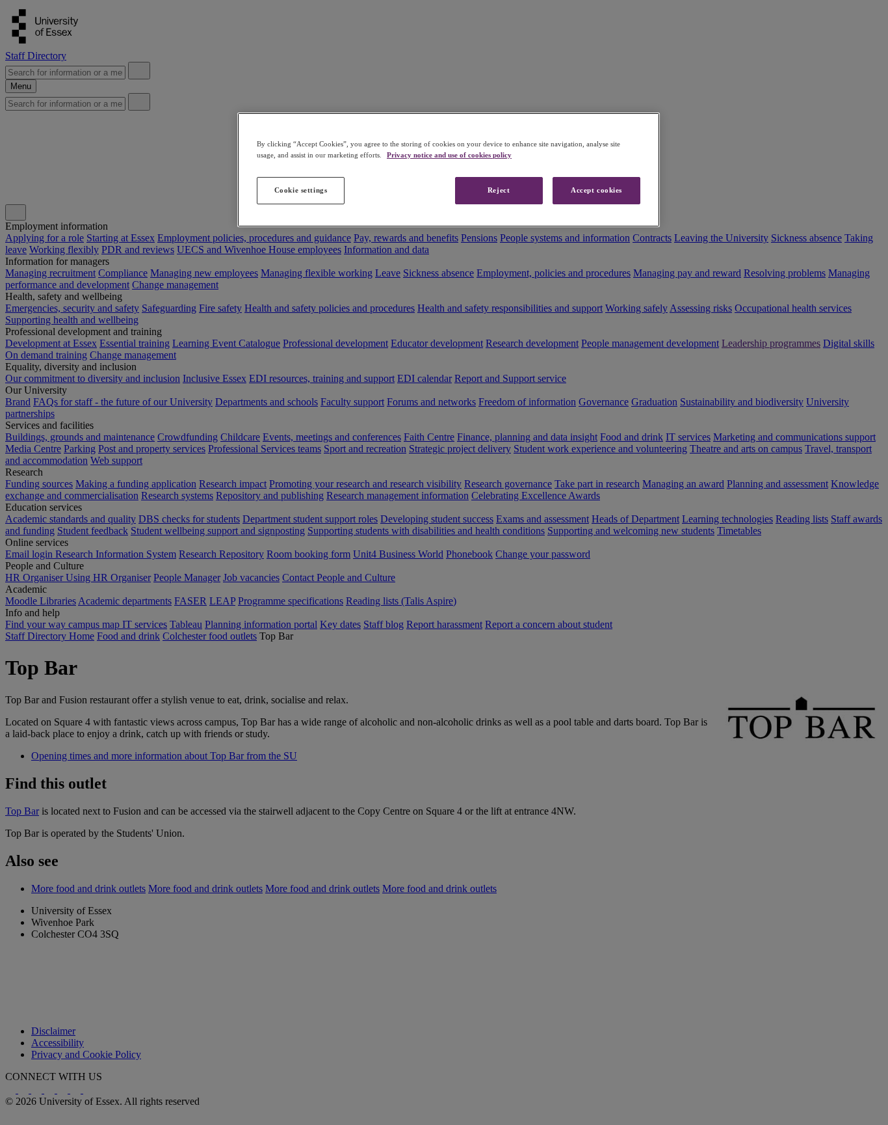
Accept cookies (596, 190)
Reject (499, 190)
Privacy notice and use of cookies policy (449, 155)
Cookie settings (301, 190)
